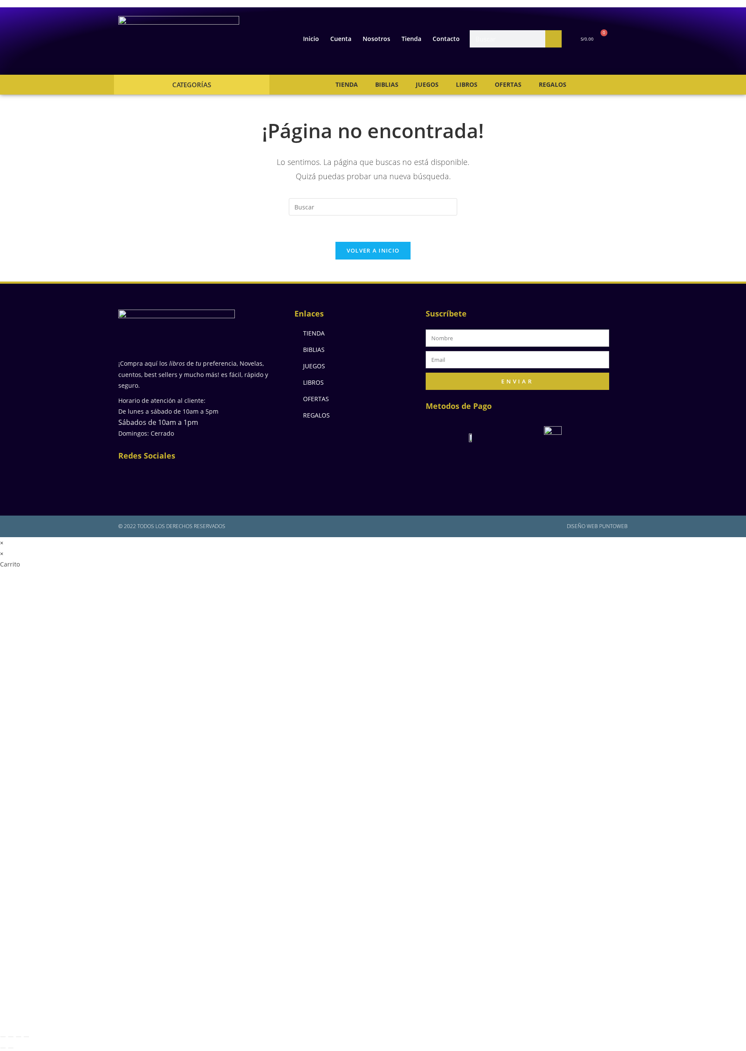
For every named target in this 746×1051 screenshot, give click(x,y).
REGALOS (552, 84)
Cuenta (340, 39)
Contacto (446, 39)
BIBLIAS (386, 84)
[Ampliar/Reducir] (3, 1037)
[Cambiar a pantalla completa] (11, 1037)
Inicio (311, 39)
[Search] (553, 38)
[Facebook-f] (131, 477)
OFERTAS (508, 84)
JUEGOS (427, 84)
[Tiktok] (243, 477)
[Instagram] (159, 477)
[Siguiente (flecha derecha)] (11, 1048)
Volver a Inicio (373, 250)
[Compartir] (19, 1037)
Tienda (411, 39)
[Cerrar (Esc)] (26, 1037)
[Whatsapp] (215, 477)
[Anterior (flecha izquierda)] (3, 1048)
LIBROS (466, 84)
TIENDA (346, 84)
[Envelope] (187, 477)
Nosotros (376, 39)
